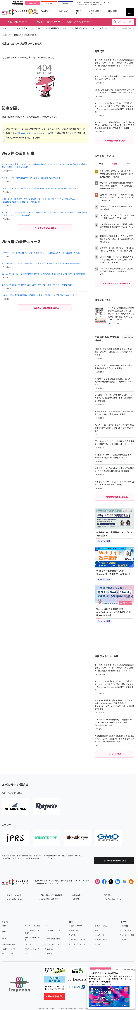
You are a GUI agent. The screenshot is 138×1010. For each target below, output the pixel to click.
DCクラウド (99, 2)
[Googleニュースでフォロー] (124, 881)
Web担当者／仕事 (54, 938)
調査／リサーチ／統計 (108, 28)
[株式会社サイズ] (77, 838)
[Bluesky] (117, 881)
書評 (96, 930)
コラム (73, 935)
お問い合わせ (77, 895)
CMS (93, 28)
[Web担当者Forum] (15, 883)
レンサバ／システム (54, 944)
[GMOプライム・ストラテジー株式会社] (108, 838)
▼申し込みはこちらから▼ (100, 984)
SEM (26, 953)
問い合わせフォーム (27, 133)
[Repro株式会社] (46, 806)
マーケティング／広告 (18, 28)
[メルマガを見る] (97, 881)
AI (32, 28)
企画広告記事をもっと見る (116, 497)
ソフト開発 (85, 2)
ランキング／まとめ (78, 944)
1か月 (128, 163)
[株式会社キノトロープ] (46, 838)
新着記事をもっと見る (47, 227)
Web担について (96, 12)
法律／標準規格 (9, 944)
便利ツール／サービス (79, 939)
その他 (49, 953)
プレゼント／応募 (128, 935)
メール (46, 133)
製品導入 (65, 3)
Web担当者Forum (14, 12)
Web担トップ (6, 35)
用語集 (124, 939)
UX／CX (28, 944)
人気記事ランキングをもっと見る (116, 283)
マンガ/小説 (99, 935)
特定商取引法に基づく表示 (50, 899)
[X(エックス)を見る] (110, 881)
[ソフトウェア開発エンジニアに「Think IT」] (77, 971)
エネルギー (80, 4)
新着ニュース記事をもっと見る (47, 307)
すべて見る (116, 754)
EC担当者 (49, 3)
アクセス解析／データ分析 (56, 28)
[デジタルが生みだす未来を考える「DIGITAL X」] (77, 989)
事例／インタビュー (102, 926)
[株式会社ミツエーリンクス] (15, 806)
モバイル (50, 949)
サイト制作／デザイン (79, 28)
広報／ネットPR (9, 949)
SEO (4, 28)
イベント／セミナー (102, 939)
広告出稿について (113, 12)
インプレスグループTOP (113, 899)
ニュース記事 (126, 930)
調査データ (75, 930)
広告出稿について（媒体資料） (51, 895)
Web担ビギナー (45, 12)
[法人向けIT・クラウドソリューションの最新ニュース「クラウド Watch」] (54, 980)
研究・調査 (107, 2)
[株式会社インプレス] (19, 984)
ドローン (87, 4)
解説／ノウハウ (76, 926)
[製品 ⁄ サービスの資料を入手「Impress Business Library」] (54, 989)
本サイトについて (15, 895)
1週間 (114, 163)
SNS (39, 28)
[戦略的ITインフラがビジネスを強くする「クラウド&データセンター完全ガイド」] (54, 971)
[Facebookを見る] (104, 881)
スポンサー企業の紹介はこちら (114, 860)
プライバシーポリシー (16, 899)
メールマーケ (8, 953)
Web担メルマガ (64, 12)
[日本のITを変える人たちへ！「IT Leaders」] (77, 980)
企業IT (79, 2)
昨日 (101, 163)
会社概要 (75, 899)
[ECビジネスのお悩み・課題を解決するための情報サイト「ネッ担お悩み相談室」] (54, 997)
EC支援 (100, 4)
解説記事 (125, 926)
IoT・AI (92, 2)
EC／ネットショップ (32, 949)
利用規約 (107, 895)
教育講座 (94, 4)
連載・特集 (79, 12)
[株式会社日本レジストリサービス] (15, 838)
